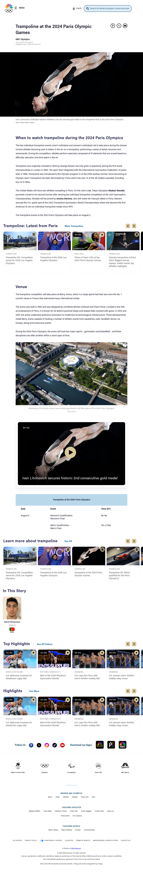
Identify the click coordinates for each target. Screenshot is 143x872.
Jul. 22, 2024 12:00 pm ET (24, 42)
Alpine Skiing (53, 830)
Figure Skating (66, 830)
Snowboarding (89, 830)
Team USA (84, 797)
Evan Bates (48, 811)
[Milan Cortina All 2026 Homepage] (9, 8)
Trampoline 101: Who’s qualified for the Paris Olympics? (119, 576)
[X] (39, 745)
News (50, 797)
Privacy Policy (31, 840)
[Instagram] (47, 745)
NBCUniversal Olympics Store (105, 840)
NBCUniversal (76, 848)
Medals (75, 797)
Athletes (66, 797)
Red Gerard (65, 816)
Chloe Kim (74, 811)
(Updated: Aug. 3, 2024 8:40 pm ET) (28, 44)
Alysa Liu (110, 811)
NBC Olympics (23, 39)
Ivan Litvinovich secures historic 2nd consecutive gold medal (70, 478)
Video (58, 797)
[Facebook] (31, 745)
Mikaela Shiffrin (34, 811)
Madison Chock (61, 811)
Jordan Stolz (99, 811)
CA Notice (69, 840)
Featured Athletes (71, 807)
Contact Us (125, 840)
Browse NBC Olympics (71, 793)
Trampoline (12, 625)
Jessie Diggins (86, 811)
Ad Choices (17, 840)
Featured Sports (71, 826)
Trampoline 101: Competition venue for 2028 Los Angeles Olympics (19, 261)
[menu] (20, 8)
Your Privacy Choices (53, 840)
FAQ (93, 797)
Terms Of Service (83, 840)
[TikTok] (54, 745)
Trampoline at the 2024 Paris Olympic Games (53, 29)
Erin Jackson (77, 816)
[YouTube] (62, 745)
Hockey (78, 830)
